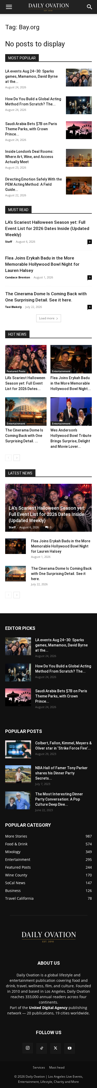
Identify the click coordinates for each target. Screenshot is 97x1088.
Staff (8, 241)
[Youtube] (69, 1048)
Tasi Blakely (13, 307)
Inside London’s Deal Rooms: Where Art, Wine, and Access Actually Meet (29, 156)
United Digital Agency (48, 1007)
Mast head (56, 1067)
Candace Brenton (17, 277)
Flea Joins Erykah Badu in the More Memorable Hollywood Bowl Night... (70, 383)
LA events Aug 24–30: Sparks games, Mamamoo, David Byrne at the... (31, 76)
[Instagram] (28, 1048)
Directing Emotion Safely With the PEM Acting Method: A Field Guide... (33, 184)
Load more (47, 318)
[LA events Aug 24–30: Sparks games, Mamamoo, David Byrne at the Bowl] (79, 78)
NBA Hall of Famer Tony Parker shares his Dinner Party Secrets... (61, 773)
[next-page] (16, 458)
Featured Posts (16, 371)
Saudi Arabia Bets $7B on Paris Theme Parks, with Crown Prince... (31, 129)
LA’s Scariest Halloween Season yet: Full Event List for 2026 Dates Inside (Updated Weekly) (47, 228)
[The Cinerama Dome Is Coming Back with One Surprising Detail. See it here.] (26, 411)
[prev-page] (8, 458)
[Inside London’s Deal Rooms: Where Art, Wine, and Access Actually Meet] (79, 158)
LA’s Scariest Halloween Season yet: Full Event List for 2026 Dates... (25, 383)
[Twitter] (55, 1048)
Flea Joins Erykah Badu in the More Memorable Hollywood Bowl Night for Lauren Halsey (42, 264)
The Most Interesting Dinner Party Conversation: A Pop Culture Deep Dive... (59, 799)
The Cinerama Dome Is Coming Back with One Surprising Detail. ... (24, 435)
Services (39, 1067)
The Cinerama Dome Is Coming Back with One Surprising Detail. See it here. (61, 573)
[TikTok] (41, 1048)
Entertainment (61, 371)
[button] (9, 7)
